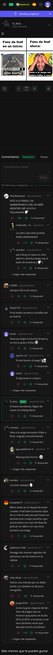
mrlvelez (20, 249)
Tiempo (44, 156)
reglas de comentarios (39, 185)
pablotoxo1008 (17, 547)
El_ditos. (17, 23)
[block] (49, 24)
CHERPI (13, 285)
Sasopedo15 (16, 502)
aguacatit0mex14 (24, 449)
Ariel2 (12, 333)
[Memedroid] (11, 4)
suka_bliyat (15, 577)
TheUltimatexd (17, 195)
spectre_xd (21, 355)
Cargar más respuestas (24, 274)
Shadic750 (15, 307)
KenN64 (14, 480)
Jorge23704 (21, 603)
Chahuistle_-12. (23, 225)
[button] (41, 4)
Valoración (28, 156)
